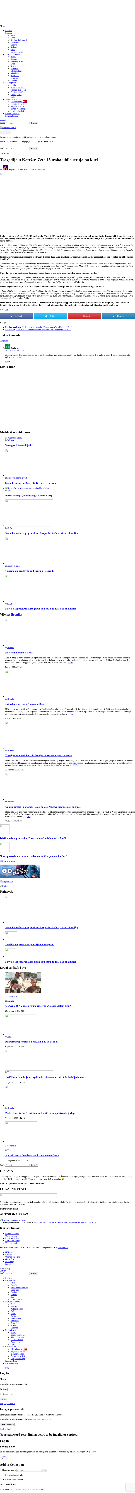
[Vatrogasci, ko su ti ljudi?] (70, 438)
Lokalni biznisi (17, 52)
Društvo (14, 45)
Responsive (63, 1247)
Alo (6, 309)
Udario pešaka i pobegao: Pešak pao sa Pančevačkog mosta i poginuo (43, 806)
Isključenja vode (17, 106)
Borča (13, 57)
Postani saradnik (12, 1233)
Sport (13, 49)
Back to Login (6, 1429)
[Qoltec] (4, 886)
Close (3, 1459)
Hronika (14, 38)
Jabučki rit (15, 73)
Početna (8, 30)
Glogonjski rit (16, 71)
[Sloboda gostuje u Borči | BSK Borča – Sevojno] (70, 463)
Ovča (13, 64)
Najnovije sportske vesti (17, 478)
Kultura (14, 47)
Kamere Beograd (12, 113)
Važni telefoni (11, 1243)
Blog (7, 1368)
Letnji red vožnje (18, 111)
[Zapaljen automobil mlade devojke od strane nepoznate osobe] (70, 735)
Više (71, 662)
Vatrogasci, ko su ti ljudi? (19, 445)
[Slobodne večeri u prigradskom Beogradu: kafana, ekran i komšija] (70, 513)
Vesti (13, 35)
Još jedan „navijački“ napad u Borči (25, 704)
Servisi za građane (12, 99)
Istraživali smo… (18, 87)
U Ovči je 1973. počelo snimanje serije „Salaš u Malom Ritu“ (38, 1005)
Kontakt (8, 1264)
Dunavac (14, 80)
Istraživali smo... (14, 566)
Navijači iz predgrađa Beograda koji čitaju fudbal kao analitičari (40, 608)
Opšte (13, 97)
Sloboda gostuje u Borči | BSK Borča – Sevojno (31, 483)
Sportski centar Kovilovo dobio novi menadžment (32, 1155)
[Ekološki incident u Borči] (70, 632)
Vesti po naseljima (12, 54)
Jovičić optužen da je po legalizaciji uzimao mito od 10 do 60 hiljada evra (44, 1077)
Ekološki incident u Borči (19, 652)
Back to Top (5, 1268)
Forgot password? (7, 1403)
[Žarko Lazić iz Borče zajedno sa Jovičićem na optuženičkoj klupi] (70, 1096)
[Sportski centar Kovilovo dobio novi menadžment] (70, 1132)
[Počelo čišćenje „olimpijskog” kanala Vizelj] (70, 488)
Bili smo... (11, 440)
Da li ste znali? (17, 92)
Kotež (13, 66)
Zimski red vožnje (18, 109)
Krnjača (14, 59)
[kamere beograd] (7, 861)
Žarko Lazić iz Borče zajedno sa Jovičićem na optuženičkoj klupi (40, 1113)
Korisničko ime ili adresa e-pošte (13, 1384)
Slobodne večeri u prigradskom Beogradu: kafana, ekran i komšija (41, 533)
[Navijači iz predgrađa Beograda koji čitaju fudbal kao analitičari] (70, 588)
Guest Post (9, 1259)
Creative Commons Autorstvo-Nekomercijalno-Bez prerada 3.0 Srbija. (67, 1222)
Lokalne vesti (10, 33)
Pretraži (34, 123)
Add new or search (8, 1470)
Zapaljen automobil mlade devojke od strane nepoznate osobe (38, 755)
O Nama (8, 1252)
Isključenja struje (18, 104)
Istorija (13, 85)
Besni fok (15, 75)
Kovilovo (14, 68)
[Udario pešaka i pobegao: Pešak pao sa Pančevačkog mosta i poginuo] (70, 787)
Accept (3, 1456)
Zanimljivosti (10, 83)
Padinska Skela (17, 61)
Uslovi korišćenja (12, 1257)
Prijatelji (8, 1254)
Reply (7, 362)
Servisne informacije (19, 40)
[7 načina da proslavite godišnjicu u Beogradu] (70, 551)
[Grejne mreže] (6, 881)
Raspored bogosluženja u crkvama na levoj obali (31, 1041)
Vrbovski (14, 78)
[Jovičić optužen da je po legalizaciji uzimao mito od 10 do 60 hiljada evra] (70, 1060)
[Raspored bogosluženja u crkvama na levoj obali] (70, 1024)
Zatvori (3, 1271)
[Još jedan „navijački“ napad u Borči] (70, 684)
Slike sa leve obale (18, 90)
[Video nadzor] (20, 877)
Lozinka (3, 1389)
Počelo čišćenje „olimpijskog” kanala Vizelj (28, 495)
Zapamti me (8, 1394)
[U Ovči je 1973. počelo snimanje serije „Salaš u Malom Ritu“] (70, 982)
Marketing (9, 1261)
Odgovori (4, 341)
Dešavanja (15, 42)
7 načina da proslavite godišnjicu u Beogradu (29, 570)
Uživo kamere (19, 102)
